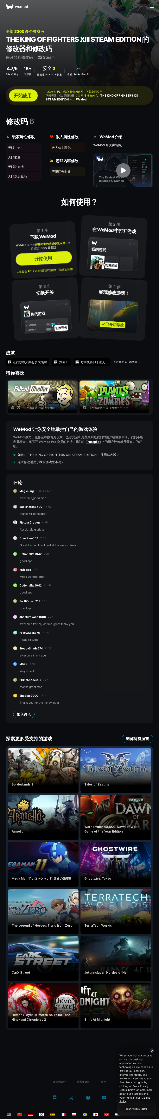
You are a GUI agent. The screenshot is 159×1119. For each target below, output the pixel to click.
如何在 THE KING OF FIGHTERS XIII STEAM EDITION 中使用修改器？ (68, 455)
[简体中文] (19, 1114)
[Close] (152, 1050)
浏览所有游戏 (137, 738)
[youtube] (104, 1098)
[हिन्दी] (117, 1114)
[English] (9, 1114)
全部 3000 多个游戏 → (25, 31)
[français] (63, 1114)
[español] (52, 1114)
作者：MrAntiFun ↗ (78, 74)
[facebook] (88, 1098)
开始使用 (22, 95)
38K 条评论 (12, 74)
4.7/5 (12, 68)
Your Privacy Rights (136, 1108)
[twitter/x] (71, 1098)
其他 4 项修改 (86, 95)
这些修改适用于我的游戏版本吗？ (41, 462)
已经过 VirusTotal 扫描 (49, 74)
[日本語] (95, 1114)
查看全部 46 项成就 (125, 362)
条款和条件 (59, 1081)
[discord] (54, 1098)
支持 (103, 1081)
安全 (47, 68)
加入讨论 (24, 714)
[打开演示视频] (123, 170)
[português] (85, 1114)
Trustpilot (93, 442)
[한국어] (41, 1114)
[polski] (74, 1114)
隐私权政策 (83, 1081)
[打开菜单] (151, 6)
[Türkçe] (106, 1114)
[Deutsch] (30, 1114)
